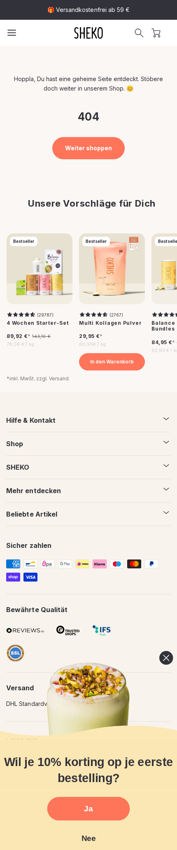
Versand (59, 378)
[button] (139, 33)
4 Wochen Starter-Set (38, 323)
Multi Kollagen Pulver (110, 323)
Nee (88, 838)
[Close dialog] (166, 658)
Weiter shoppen (88, 147)
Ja (88, 808)
